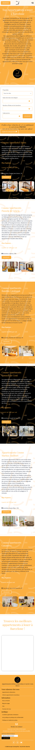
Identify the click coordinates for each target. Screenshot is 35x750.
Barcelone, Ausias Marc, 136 (11, 508)
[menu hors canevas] (32, 3)
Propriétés (5, 90)
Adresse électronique (8, 734)
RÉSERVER (27, 116)
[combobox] (17, 93)
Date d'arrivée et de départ (10, 97)
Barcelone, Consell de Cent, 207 (12, 418)
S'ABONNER (5, 738)
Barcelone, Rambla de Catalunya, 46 (13, 337)
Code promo (6, 113)
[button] (5, 3)
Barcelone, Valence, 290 (9, 253)
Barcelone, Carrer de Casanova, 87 (12, 588)
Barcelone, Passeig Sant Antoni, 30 (12, 173)
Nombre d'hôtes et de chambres (12, 105)
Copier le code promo (8, 132)
